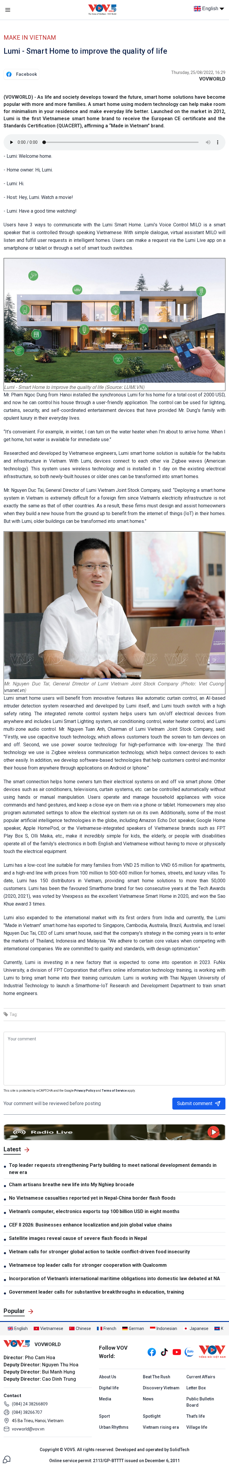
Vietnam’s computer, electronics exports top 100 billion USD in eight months (94, 1211)
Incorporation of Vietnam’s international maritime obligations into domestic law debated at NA (114, 1278)
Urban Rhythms (114, 1427)
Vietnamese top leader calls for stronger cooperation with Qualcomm (88, 1265)
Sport (104, 1416)
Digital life (109, 1387)
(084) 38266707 (27, 1412)
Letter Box (196, 1387)
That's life (195, 1416)
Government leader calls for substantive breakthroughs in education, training (96, 1292)
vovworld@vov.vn (28, 1429)
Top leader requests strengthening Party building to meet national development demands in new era (112, 1168)
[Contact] (6, 1459)
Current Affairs (200, 1376)
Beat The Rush (156, 1376)
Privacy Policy (84, 1090)
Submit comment (194, 1103)
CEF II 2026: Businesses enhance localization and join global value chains (90, 1225)
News (148, 1399)
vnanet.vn (14, 690)
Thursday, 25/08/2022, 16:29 (198, 72)
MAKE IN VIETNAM (30, 37)
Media (105, 1399)
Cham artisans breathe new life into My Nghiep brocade (71, 1184)
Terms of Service (114, 1090)
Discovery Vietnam (161, 1387)
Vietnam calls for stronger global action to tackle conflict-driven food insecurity (99, 1252)
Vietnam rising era (161, 1427)
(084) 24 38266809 (30, 1404)
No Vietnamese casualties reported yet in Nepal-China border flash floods (92, 1198)
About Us (107, 1376)
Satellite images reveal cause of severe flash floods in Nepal (78, 1238)
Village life (196, 1427)
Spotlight (151, 1416)
